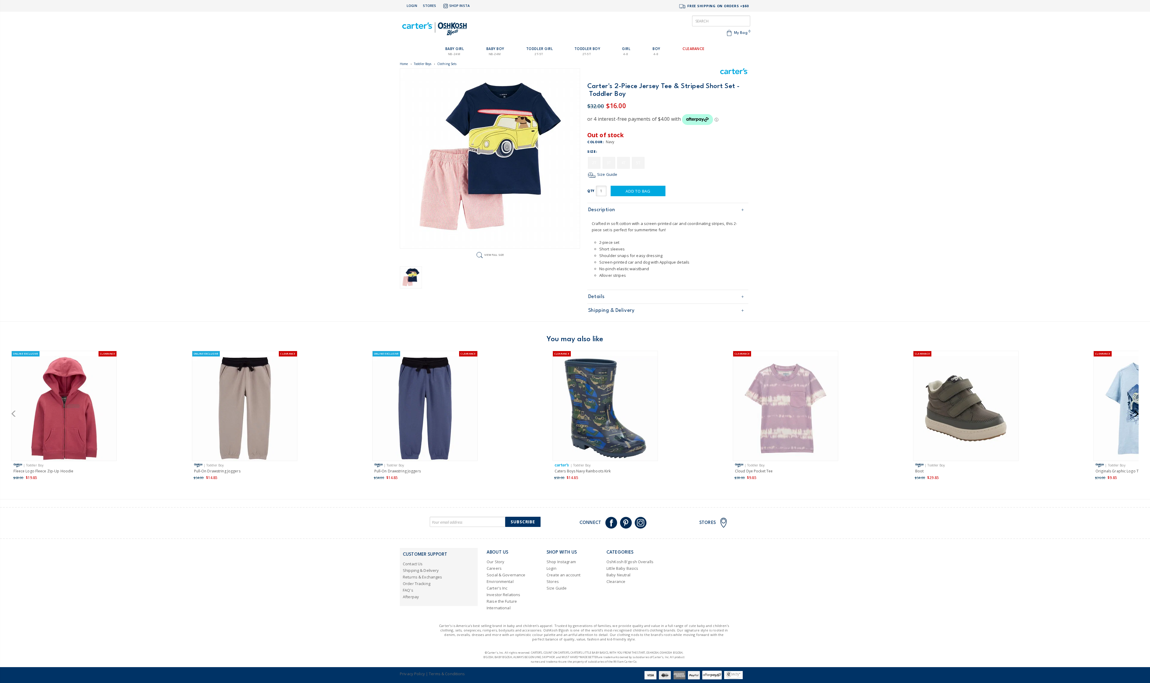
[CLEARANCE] (605, 409)
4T (623, 162)
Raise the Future (502, 601)
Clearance (615, 581)
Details (596, 296)
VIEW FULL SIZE (494, 254)
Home (404, 64)
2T (594, 162)
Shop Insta (459, 5)
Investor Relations (503, 594)
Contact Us (413, 563)
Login (412, 5)
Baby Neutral (618, 575)
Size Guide (606, 174)
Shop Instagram (561, 561)
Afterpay (411, 596)
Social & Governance (506, 575)
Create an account (563, 575)
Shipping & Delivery (611, 310)
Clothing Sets (447, 64)
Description (601, 209)
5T (638, 162)
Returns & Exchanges (422, 577)
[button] (15, 414)
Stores (429, 5)
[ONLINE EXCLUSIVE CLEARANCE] (64, 409)
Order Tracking (416, 583)
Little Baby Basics (622, 568)
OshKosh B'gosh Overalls (629, 561)
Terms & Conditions (447, 673)
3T (609, 162)
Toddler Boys (423, 64)
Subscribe (523, 522)
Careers (494, 568)
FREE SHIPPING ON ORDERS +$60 (717, 6)
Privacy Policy (412, 673)
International (499, 608)
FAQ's (408, 590)
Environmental (500, 581)
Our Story (495, 561)
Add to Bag (638, 191)
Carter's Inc (497, 588)
